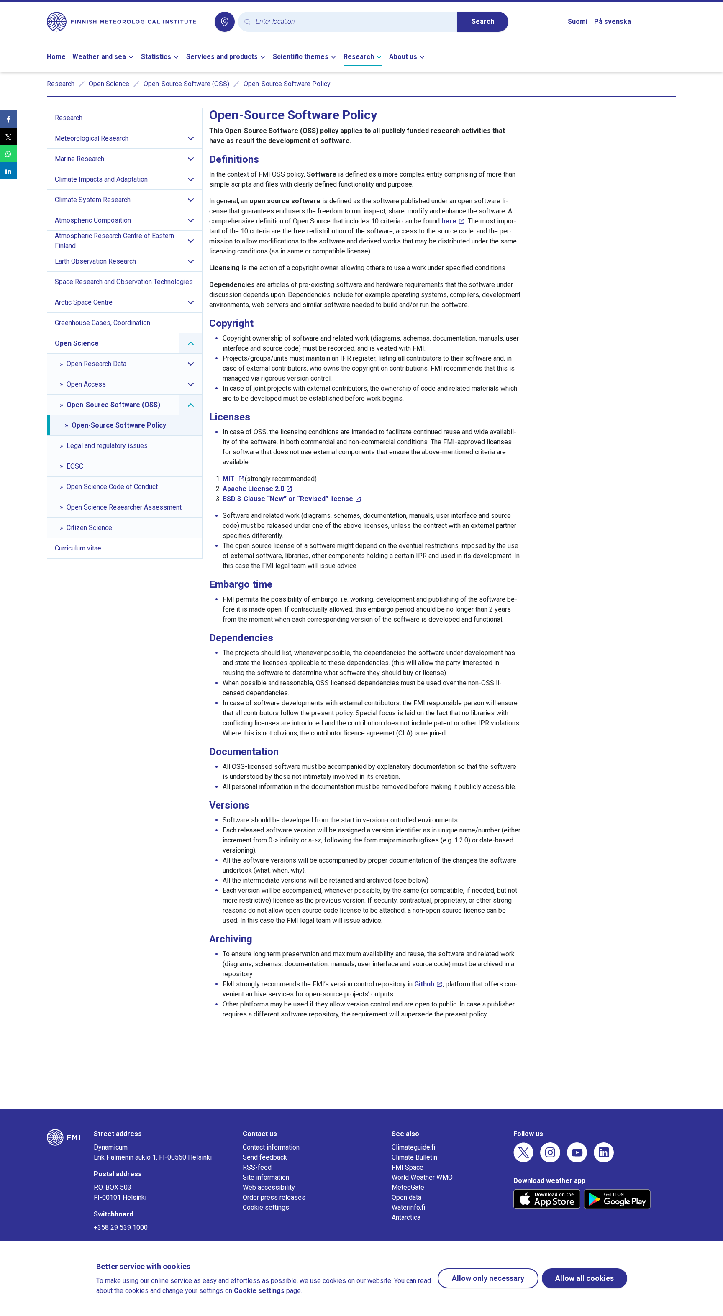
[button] (8, 119)
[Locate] (225, 22)
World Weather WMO (422, 1177)
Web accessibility (269, 1187)
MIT (229, 479)
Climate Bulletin (414, 1157)
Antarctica (406, 1217)
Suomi (577, 22)
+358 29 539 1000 (121, 1228)
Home (56, 57)
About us (403, 57)
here (448, 221)
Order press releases (274, 1197)
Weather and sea (99, 57)
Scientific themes (300, 57)
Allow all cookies (584, 1278)
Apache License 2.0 (253, 489)
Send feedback (265, 1157)
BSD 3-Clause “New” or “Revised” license (288, 499)
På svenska (612, 22)
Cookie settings (266, 1207)
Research (359, 57)
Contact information (271, 1147)
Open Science (109, 84)
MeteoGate (408, 1187)
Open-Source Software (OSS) (186, 84)
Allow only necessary (488, 1278)
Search (483, 22)
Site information (266, 1177)
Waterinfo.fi (408, 1207)
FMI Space (407, 1167)
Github (424, 984)
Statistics (156, 57)
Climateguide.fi (413, 1147)
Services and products (222, 57)
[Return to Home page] (124, 22)
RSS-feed (257, 1167)
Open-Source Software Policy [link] (287, 84)
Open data (406, 1197)
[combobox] (353, 22)
